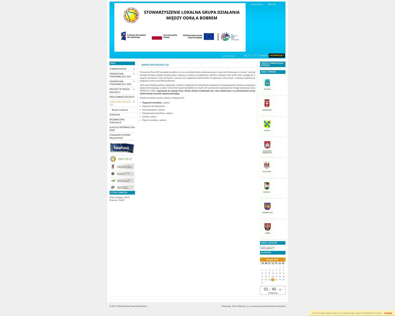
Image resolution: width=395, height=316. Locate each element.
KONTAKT (272, 4)
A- (250, 55)
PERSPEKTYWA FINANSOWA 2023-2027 (120, 75)
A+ (255, 55)
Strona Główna (256, 4)
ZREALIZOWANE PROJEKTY (122, 97)
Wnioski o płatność (120, 110)
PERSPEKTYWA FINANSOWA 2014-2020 (120, 83)
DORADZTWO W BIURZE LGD (120, 103)
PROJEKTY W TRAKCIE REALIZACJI (120, 90)
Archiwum (263, 55)
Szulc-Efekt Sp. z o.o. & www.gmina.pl (249, 306)
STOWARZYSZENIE (118, 69)
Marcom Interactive (276, 306)
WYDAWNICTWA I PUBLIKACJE (117, 121)
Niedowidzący (277, 55)
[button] (133, 69)
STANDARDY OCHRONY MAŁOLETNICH (120, 136)
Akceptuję (388, 313)
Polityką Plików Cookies (372, 313)
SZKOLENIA (115, 115)
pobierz (166, 103)
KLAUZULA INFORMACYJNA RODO (122, 128)
